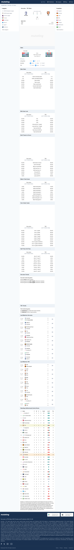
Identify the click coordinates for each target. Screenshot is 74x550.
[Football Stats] (5, 2)
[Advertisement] (37, 36)
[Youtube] (11, 544)
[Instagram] (8, 544)
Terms (57, 547)
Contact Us (71, 547)
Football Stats (4, 5)
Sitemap (65, 547)
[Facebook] (2, 544)
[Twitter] (5, 544)
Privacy (61, 547)
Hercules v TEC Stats (12, 5)
